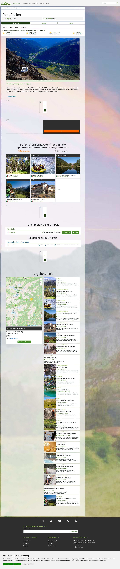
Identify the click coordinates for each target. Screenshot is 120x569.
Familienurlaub (52, 541)
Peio (24, 8)
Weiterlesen (11, 96)
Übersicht (16, 23)
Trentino (19, 8)
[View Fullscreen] (41, 279)
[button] (19, 298)
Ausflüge (35, 3)
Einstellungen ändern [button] (28, 564)
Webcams (67, 232)
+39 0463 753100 (13, 338)
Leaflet (28, 325)
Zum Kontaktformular (24, 342)
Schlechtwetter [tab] (63, 151)
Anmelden (74, 531)
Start (3, 8)
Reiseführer (16, 3)
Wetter (71, 23)
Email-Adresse (27, 529)
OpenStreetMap (34, 325)
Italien (14, 8)
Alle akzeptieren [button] (8, 564)
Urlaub (44, 23)
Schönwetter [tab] (25, 151)
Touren (42, 3)
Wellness (50, 543)
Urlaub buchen (26, 3)
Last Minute (51, 546)
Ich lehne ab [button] (17, 564)
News (47, 3)
